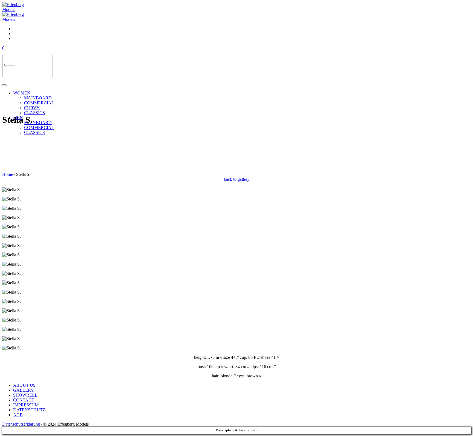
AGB (18, 414)
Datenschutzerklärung (21, 424)
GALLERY (23, 390)
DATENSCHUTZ (29, 410)
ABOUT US (24, 385)
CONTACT (23, 400)
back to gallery (236, 179)
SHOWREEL (25, 395)
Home (7, 174)
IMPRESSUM (26, 405)
